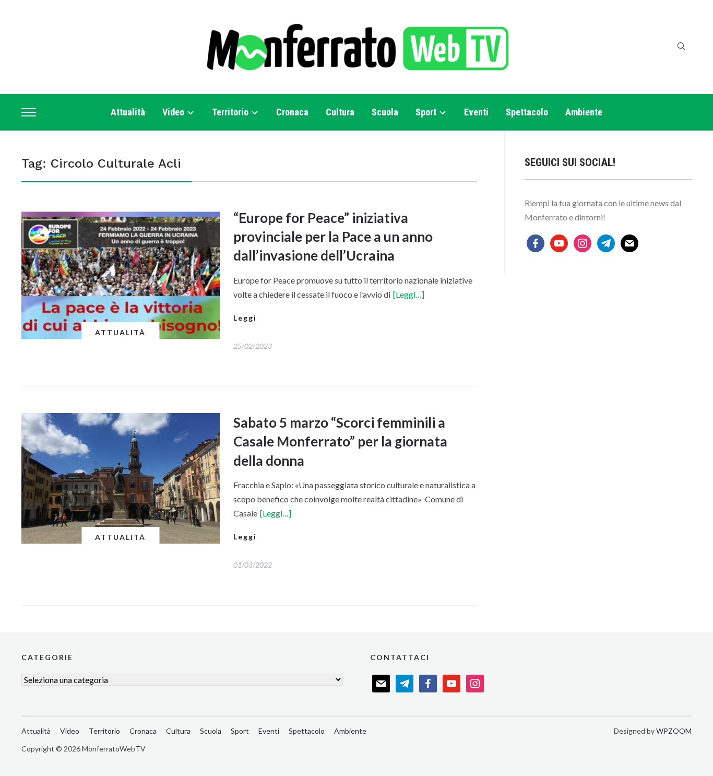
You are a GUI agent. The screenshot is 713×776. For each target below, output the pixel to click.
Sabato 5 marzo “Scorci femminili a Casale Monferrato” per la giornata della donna (340, 441)
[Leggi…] (408, 294)
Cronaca (292, 112)
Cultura (340, 112)
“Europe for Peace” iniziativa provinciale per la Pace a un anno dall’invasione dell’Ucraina (333, 236)
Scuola (385, 112)
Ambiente (583, 112)
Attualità (128, 112)
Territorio (230, 112)
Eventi (476, 112)
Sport (425, 112)
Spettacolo (527, 112)
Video (173, 112)
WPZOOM (674, 730)
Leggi (245, 317)
